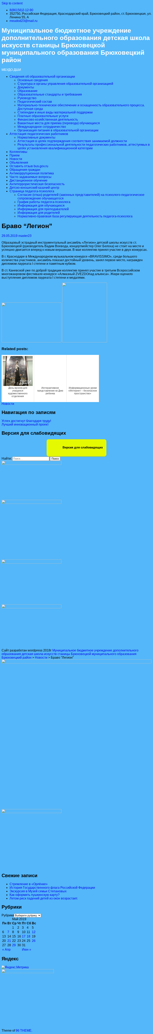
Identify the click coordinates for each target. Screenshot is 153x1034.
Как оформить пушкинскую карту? (35, 894)
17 (24, 936)
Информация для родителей (39, 212)
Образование (27, 91)
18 (28, 936)
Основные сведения (33, 80)
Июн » (26, 949)
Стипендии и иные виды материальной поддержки (55, 112)
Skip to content (12, 3)
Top (143, 1024)
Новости (16, 159)
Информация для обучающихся (41, 205)
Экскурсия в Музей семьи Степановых (38, 891)
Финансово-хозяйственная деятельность (48, 119)
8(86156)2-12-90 (21, 10)
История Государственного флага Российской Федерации (52, 887)
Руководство (27, 98)
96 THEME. (24, 1030)
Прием (15, 155)
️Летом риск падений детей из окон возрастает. (44, 898)
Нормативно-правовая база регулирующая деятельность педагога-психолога (75, 216)
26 (33, 940)
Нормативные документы (36, 137)
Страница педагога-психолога (32, 191)
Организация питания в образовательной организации (58, 130)
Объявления (19, 162)
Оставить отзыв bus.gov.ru (29, 166)
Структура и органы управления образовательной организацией (65, 83)
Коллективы (18, 151)
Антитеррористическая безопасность (37, 184)
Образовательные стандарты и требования (50, 94)
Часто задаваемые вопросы (30, 177)
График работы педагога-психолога (44, 202)
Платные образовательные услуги (43, 116)
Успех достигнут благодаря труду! (26, 421)
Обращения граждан (25, 169)
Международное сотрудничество (42, 126)
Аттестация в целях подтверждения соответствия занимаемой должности (72, 141)
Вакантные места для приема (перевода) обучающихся (59, 123)
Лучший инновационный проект (25, 424)
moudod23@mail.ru (23, 20)
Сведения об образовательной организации (42, 76)
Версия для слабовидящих (82, 447)
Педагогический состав (35, 101)
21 (9, 940)
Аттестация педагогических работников (39, 134)
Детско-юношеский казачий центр (34, 187)
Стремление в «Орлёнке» (29, 884)
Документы (26, 87)
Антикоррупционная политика (32, 173)
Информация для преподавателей (43, 209)
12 (33, 932)
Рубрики (8, 915)
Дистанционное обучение (28, 180)
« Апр (6, 949)
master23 (24, 235)
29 (14, 945)
